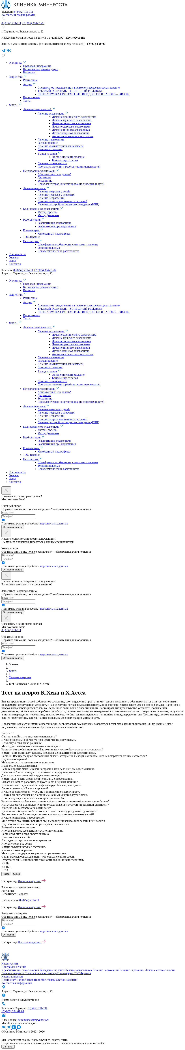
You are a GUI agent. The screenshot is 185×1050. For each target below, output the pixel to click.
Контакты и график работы (18, 14)
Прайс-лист (8, 979)
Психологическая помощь (41, 973)
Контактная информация (16, 983)
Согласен (8, 1046)
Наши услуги (9, 963)
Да (7, 863)
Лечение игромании (132, 970)
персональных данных (54, 523)
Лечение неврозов (20, 677)
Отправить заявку (12, 527)
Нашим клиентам (12, 976)
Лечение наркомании (105, 970)
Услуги (13, 670)
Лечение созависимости (160, 970)
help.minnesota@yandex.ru (33, 1019)
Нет (8, 867)
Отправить (8, 934)
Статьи (60, 979)
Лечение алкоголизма (78, 970)
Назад (6, 874)
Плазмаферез (65, 973)
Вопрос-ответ (25, 979)
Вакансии (71, 979)
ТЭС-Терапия (82, 973)
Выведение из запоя (52, 970)
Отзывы (50, 979)
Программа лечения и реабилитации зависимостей (20, 968)
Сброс (16, 874)
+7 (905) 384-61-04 (33, 23)
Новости (39, 979)
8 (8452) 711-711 (23, 11)
